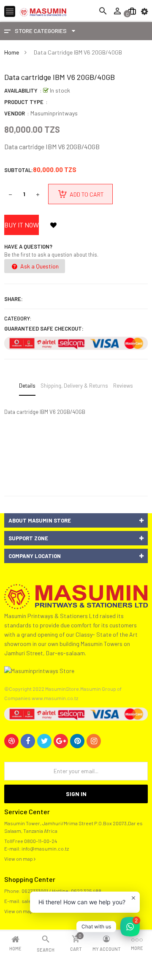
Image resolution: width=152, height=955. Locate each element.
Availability (21, 90)
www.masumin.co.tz (55, 698)
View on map (19, 859)
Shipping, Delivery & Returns (74, 385)
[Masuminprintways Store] (76, 595)
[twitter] (44, 741)
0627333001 (35, 891)
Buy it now (21, 225)
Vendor (14, 113)
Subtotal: (18, 170)
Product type (23, 102)
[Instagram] (94, 741)
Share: (13, 299)
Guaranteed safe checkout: (44, 328)
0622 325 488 (86, 891)
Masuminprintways (54, 113)
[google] (61, 741)
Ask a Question (39, 266)
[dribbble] (11, 741)
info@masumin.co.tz (45, 848)
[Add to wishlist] (53, 225)
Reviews (123, 385)
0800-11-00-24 (40, 841)
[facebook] (28, 741)
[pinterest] (77, 741)
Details (27, 385)
